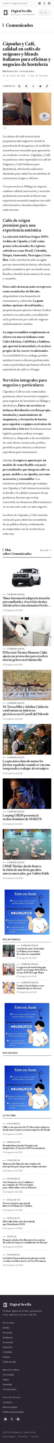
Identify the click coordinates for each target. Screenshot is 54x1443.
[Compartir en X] (26, 86)
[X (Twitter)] (44, 3)
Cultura (6, 1357)
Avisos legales (10, 1407)
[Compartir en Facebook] (33, 86)
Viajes (6, 1379)
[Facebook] (49, 3)
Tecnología (8, 1374)
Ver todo (44, 550)
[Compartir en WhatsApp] (19, 86)
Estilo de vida (9, 1362)
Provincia (7, 1332)
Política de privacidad (13, 1412)
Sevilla (6, 1327)
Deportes (7, 1347)
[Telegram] (39, 3)
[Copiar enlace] (47, 86)
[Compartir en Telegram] (40, 86)
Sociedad (7, 1384)
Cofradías (7, 1352)
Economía (8, 1342)
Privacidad (23, 1436)
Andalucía (7, 1337)
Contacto (7, 1402)
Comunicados (19, 25)
